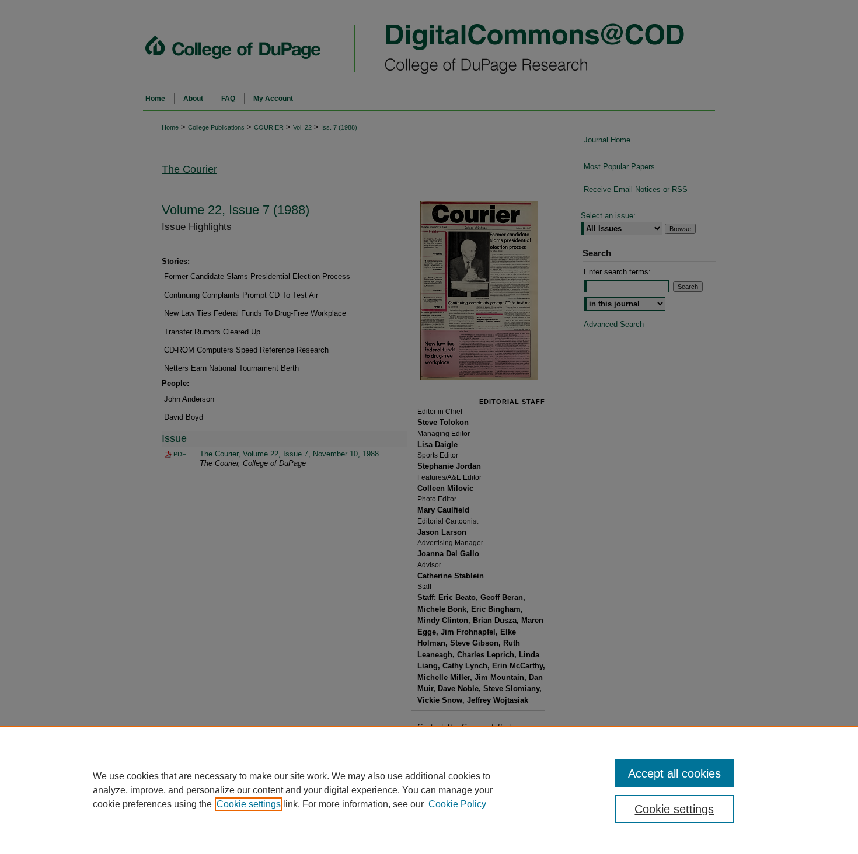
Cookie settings (249, 804)
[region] (429, 790)
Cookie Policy (457, 804)
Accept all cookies (674, 773)
